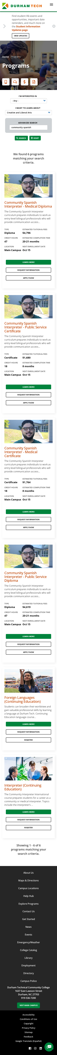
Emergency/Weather (28, 942)
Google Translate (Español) (28, 1041)
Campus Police (28, 981)
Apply (6, 81)
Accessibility (28, 1014)
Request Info (34, 81)
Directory (28, 973)
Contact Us (29, 911)
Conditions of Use (28, 1019)
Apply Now (28, 278)
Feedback (28, 1036)
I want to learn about (27, 108)
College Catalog (28, 950)
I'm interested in (28, 96)
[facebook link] (30, 1048)
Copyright (28, 1023)
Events (28, 934)
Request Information (28, 270)
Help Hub (28, 896)
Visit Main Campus (29, 1005)
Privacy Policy (28, 1027)
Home (5, 56)
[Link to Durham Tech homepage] (23, 6)
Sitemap (29, 1032)
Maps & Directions (28, 880)
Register (28, 740)
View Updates (20, 35)
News (28, 926)
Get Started (28, 919)
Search (22, 138)
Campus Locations (28, 888)
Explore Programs (29, 903)
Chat (15, 81)
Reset (36, 138)
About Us (28, 872)
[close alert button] (53, 26)
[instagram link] (35, 1048)
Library (28, 957)
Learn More (28, 262)
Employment (28, 965)
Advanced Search (27, 123)
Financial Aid (24, 81)
